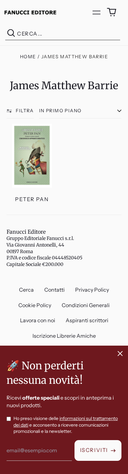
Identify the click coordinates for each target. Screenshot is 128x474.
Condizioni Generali (86, 305)
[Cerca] (11, 33)
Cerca (26, 289)
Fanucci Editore (26, 231)
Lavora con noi (37, 320)
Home (28, 57)
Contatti (54, 289)
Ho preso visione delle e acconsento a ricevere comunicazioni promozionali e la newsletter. (65, 424)
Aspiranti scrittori (87, 320)
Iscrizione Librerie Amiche (64, 335)
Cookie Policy (34, 305)
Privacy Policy (92, 289)
